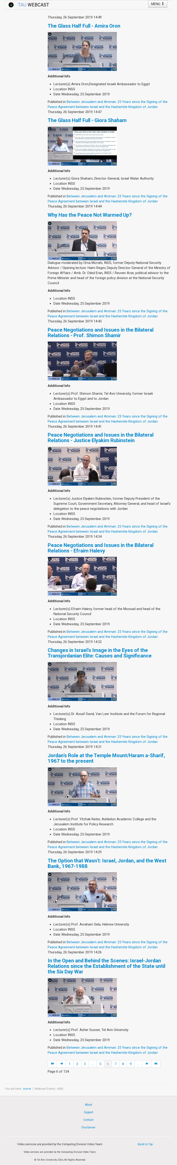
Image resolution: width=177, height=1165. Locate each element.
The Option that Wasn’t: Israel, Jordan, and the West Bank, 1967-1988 (107, 863)
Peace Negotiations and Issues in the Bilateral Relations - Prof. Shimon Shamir (100, 332)
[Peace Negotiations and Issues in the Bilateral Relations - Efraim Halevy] (82, 576)
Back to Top (145, 1144)
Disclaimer (88, 1127)
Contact (88, 1119)
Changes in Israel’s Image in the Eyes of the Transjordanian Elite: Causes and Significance (100, 653)
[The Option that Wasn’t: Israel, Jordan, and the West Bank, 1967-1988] (82, 892)
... (92, 1064)
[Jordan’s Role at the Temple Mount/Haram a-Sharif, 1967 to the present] (82, 786)
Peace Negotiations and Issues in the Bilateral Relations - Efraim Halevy (100, 548)
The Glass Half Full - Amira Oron (84, 26)
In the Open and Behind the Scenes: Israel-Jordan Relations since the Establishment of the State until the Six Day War (106, 966)
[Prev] (61, 1064)
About (88, 1104)
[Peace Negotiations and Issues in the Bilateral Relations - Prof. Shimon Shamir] (82, 361)
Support (88, 1112)
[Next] (146, 1064)
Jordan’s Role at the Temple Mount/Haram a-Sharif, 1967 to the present (106, 758)
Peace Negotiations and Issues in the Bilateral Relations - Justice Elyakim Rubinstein (100, 437)
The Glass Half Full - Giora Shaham (87, 120)
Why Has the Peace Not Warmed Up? (90, 215)
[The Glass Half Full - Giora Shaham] (82, 146)
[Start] (52, 1064)
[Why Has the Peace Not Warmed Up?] (82, 240)
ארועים (27, 1088)
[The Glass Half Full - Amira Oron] (82, 51)
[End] (155, 1064)
